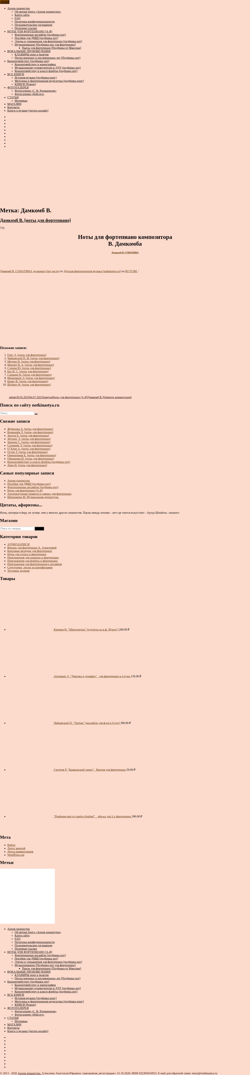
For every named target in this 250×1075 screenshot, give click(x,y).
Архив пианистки (18, 8)
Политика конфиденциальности (35, 21)
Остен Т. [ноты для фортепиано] (27, 452)
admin (12, 397)
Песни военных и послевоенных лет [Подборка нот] (47, 57)
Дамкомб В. (95, 397)
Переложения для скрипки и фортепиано (33, 557)
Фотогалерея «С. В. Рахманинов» (36, 90)
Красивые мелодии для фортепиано (29, 551)
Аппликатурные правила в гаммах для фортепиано (39, 493)
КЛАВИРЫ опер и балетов (32, 54)
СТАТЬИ (13, 97)
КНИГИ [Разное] (25, 84)
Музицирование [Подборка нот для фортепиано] (45, 44)
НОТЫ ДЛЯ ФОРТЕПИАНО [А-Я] (29, 31)
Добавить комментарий (117, 397)
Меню (4, 2)
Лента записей (16, 848)
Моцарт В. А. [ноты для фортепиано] (30, 364)
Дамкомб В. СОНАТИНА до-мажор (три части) (29, 271)
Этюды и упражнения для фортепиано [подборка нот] (48, 41)
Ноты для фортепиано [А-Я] (70, 397)
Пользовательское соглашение (33, 24)
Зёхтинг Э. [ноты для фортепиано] (29, 438)
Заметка (47, 397)
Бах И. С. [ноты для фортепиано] (27, 371)
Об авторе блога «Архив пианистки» (38, 11)
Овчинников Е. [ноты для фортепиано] (31, 455)
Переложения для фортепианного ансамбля (34, 564)
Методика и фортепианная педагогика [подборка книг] (49, 80)
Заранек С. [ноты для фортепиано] (28, 442)
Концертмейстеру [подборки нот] (28, 61)
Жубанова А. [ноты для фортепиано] (30, 429)
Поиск (39, 528)
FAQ (17, 18)
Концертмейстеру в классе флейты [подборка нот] (46, 71)
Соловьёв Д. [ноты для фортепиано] (29, 445)
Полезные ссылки (26, 28)
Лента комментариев (20, 851)
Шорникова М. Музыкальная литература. (33, 497)
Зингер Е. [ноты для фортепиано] (28, 435)
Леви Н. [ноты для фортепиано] (27, 465)
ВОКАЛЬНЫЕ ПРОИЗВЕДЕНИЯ (29, 51)
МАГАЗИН (14, 104)
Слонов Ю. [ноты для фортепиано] (29, 368)
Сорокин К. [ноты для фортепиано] (29, 374)
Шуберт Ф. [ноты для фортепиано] (29, 384)
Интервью (21, 100)
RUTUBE (131, 271)
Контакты (13, 107)
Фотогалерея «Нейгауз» (29, 94)
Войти (11, 845)
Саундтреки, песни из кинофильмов (30, 567)
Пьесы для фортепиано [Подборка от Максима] (51, 47)
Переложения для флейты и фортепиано (32, 560)
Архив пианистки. (30, 1073)
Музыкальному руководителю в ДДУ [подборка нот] (48, 67)
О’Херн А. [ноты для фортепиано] (28, 448)
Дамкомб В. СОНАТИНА (125, 252)
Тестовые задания (18, 570)
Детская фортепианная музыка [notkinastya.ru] (92, 271)
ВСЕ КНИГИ (15, 74)
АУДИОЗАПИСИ (18, 544)
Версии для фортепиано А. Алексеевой (32, 547)
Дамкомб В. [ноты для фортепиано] (35, 220)
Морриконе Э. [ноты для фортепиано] (31, 378)
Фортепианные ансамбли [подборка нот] (40, 34)
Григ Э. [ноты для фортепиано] (26, 355)
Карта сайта (22, 14)
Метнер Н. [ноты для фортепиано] (28, 361)
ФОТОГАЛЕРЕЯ (18, 87)
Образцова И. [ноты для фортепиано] (30, 458)
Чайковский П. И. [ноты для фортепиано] (33, 358)
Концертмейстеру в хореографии (35, 64)
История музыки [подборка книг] (36, 77)
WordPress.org (15, 854)
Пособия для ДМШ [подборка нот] (36, 38)
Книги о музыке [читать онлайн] (27, 110)
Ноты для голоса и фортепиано (26, 554)
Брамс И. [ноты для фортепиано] (27, 381)
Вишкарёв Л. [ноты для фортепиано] (30, 432)
